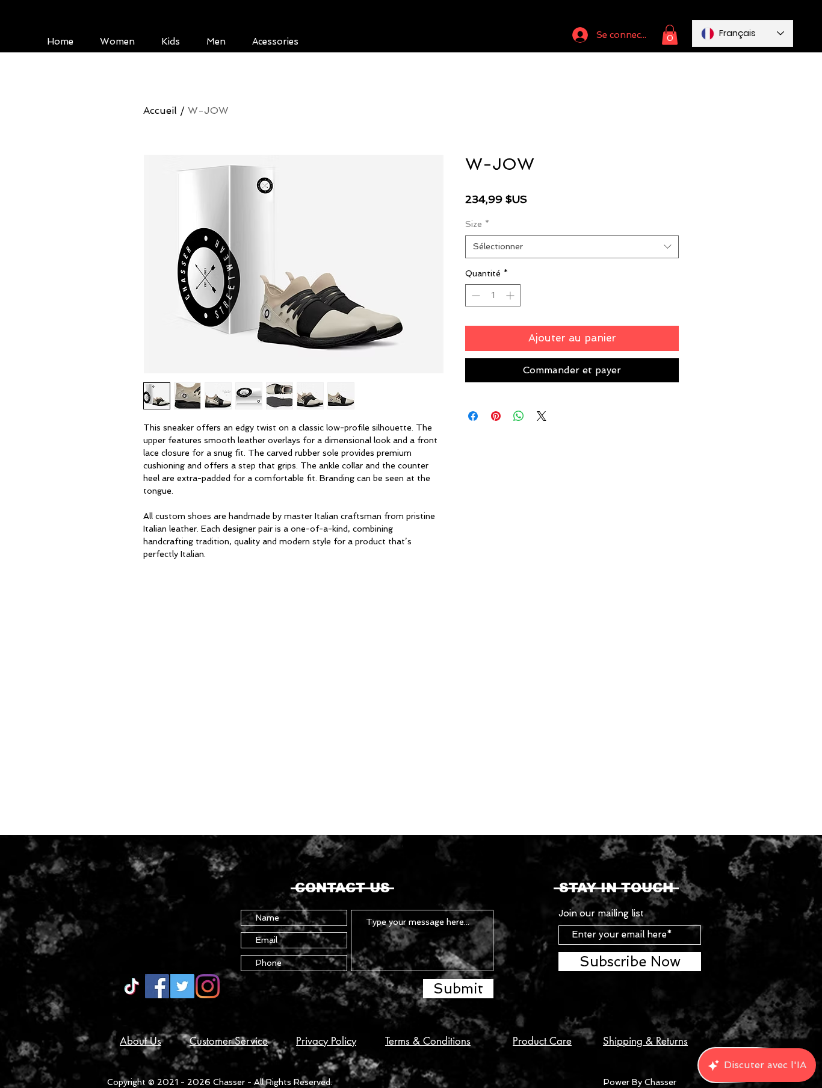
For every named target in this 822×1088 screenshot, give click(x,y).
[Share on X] (541, 416)
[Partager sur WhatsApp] (518, 416)
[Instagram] (208, 986)
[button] (669, 35)
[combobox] (572, 246)
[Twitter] (182, 986)
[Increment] (511, 295)
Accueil (160, 110)
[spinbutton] (493, 295)
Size (477, 224)
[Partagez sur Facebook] (473, 416)
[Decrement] (474, 295)
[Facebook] (157, 986)
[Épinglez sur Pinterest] (496, 416)
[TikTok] (132, 986)
